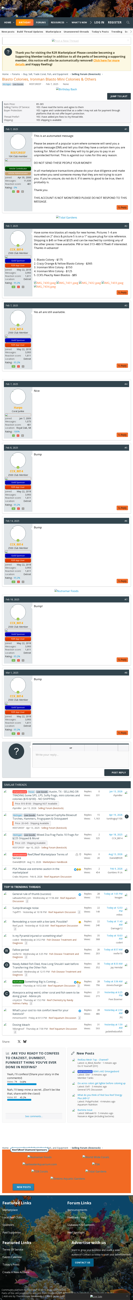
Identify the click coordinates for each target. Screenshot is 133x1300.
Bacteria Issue (85, 1109)
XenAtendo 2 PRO (40, 1296)
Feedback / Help (77, 1217)
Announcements (77, 1210)
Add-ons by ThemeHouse (17, 1296)
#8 (126, 672)
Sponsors (8, 1225)
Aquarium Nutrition (87, 1104)
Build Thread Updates (30, 31)
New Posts (85, 1053)
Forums (41, 22)
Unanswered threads (76, 31)
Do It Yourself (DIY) (88, 1066)
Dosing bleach (21, 1025)
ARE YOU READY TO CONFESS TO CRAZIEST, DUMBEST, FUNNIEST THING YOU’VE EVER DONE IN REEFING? (32, 1060)
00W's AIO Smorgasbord (98, 1071)
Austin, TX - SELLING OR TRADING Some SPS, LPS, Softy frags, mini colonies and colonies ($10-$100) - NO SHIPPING (46, 795)
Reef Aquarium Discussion (58, 876)
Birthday (24, 22)
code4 (15, 939)
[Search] (128, 22)
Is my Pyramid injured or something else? (37, 936)
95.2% (17, 282)
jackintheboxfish (113, 1031)
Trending (116, 31)
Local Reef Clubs (12, 1217)
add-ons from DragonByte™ (47, 1293)
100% (17, 431)
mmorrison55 (19, 1017)
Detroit (27, 279)
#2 (126, 225)
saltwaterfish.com (21, 897)
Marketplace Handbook (55, 862)
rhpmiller (17, 808)
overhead (17, 971)
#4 (126, 384)
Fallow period (20, 950)
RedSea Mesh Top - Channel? (93, 1059)
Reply (124, 207)
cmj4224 (17, 1000)
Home (7, 22)
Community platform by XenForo (34, 1289)
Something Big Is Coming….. (41, 981)
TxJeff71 (16, 912)
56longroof (18, 1028)
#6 (126, 520)
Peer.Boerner (115, 999)
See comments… (34, 1116)
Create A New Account (15, 1272)
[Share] (121, 129)
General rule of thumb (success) (31, 894)
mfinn (119, 914)
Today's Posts (100, 31)
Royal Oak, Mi (23, 427)
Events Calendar (12, 1257)
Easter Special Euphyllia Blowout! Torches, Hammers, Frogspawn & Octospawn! (44, 816)
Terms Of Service (12, 1249)
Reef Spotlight (76, 1232)
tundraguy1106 (114, 818)
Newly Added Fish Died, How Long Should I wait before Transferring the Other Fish (45, 965)
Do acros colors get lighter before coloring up (102, 1083)
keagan (118, 897)
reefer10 (16, 953)
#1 (126, 129)
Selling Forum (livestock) (51, 808)
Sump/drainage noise (25, 908)
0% (15, 187)
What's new (79, 22)
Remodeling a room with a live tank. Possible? (40, 921)
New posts (8, 31)
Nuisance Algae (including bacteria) (96, 1116)
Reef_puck (17, 925)
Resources (57, 22)
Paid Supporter (11, 1232)
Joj (121, 1017)
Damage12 (116, 928)
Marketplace (53, 31)
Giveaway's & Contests (81, 1225)
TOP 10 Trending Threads (22, 887)
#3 (126, 305)
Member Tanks (85, 1077)
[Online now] (18, 245)
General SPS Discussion (90, 1089)
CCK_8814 (117, 838)
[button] (14, 22)
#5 (126, 447)
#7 (126, 599)
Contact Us (82, 1262)
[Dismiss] (127, 40)
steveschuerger (114, 985)
